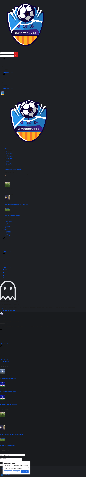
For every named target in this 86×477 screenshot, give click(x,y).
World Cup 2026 (7, 235)
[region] (16, 467)
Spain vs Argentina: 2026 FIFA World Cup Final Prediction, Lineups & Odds (16, 204)
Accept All (25, 471)
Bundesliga (7, 226)
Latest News (9, 151)
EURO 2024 (8, 231)
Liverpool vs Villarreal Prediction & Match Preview (8, 391)
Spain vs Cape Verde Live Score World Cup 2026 (12, 215)
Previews (8, 163)
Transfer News (9, 156)
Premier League (8, 221)
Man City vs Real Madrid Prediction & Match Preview (8, 404)
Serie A (6, 224)
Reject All (16, 471)
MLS (7, 161)
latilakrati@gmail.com (8, 72)
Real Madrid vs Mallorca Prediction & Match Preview (13, 169)
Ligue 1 (6, 227)
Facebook (6, 361)
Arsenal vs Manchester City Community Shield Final (13, 191)
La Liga (6, 223)
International (6, 229)
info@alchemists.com (5, 308)
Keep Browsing (11, 310)
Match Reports (9, 153)
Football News (9, 164)
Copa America (8, 232)
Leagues (5, 219)
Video (6, 234)
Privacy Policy (6, 474)
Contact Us (9, 158)
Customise (8, 471)
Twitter (5, 363)
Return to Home (4, 310)
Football (5, 148)
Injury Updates (9, 155)
